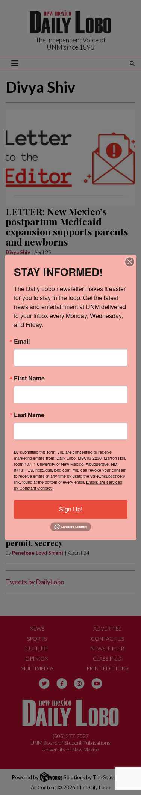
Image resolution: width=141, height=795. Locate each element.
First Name (29, 378)
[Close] (129, 261)
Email (22, 341)
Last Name (29, 415)
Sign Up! (70, 509)
